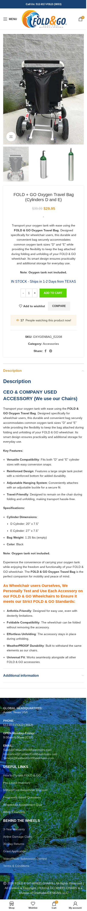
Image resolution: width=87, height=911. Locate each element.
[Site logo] (44, 18)
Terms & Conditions (16, 865)
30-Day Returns (13, 844)
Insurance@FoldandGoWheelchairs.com (30, 754)
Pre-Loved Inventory (16, 782)
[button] (7, 89)
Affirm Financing (14, 812)
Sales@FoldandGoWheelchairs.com (27, 749)
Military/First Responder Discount (25, 790)
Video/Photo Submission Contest (25, 858)
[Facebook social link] (45, 351)
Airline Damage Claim (17, 836)
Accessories (51, 343)
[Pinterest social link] (50, 351)
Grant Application (14, 851)
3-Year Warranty (14, 829)
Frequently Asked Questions (22, 797)
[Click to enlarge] (11, 136)
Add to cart (53, 293)
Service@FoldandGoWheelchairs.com (28, 758)
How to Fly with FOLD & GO (22, 775)
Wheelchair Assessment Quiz (22, 804)
